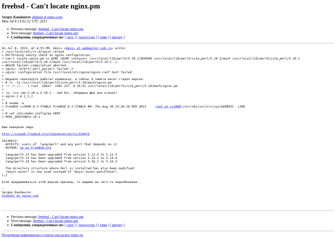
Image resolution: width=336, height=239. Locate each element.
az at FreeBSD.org (35, 147)
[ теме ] (103, 37)
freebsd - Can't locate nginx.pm (60, 29)
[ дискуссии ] (86, 37)
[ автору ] (117, 37)
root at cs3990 (168, 106)
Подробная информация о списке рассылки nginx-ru (42, 235)
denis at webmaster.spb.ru (89, 48)
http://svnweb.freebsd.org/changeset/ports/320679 (46, 134)
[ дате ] (70, 37)
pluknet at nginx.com (47, 17)
